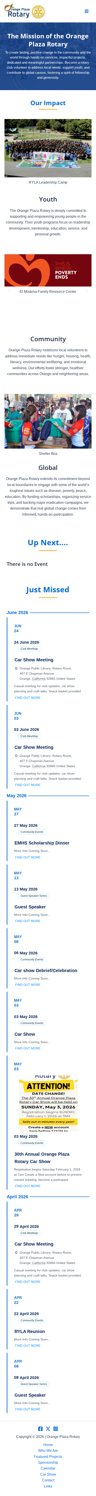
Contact (48, 1480)
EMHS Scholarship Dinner (42, 842)
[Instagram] (55, 1428)
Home (48, 1445)
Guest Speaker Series (34, 895)
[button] (9, 156)
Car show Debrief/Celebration (46, 970)
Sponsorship (48, 1462)
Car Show (25, 1034)
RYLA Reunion (30, 1331)
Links (48, 1486)
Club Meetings (29, 648)
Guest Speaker (30, 906)
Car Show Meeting (34, 659)
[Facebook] (40, 1428)
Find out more (27, 697)
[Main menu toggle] (87, 11)
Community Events (32, 832)
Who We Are (48, 1451)
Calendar (48, 1468)
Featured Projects (48, 1457)
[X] (48, 1428)
